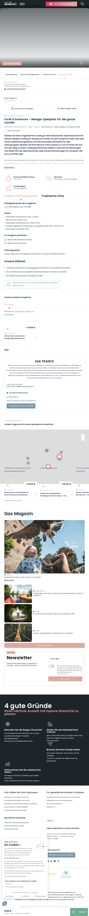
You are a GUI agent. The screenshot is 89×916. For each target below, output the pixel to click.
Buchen (82, 912)
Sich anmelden (65, 679)
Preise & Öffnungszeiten (29, 74)
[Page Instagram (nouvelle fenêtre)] (51, 861)
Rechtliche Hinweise (15, 818)
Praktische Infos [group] (53, 196)
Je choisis (25, 896)
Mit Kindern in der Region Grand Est (16, 797)
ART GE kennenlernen (54, 804)
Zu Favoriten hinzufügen (24, 108)
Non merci (10, 896)
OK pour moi (40, 896)
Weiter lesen (9, 168)
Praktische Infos (49, 74)
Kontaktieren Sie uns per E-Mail (21, 406)
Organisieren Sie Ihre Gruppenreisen (60, 800)
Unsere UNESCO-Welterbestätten (16, 807)
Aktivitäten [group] (9, 304)
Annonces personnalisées (14, 887)
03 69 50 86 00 (12, 397)
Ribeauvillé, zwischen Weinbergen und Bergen (20, 804)
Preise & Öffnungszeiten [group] (21, 196)
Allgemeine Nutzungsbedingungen (16, 822)
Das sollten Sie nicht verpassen (21, 792)
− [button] (83, 439)
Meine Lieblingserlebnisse (64, 4)
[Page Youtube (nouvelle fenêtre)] (55, 861)
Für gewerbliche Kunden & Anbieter (65, 792)
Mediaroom (51, 807)
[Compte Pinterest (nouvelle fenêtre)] (58, 861)
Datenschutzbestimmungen (14, 826)
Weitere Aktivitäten (14, 131)
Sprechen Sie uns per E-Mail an (61, 855)
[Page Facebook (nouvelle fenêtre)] (48, 861)
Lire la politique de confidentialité (15, 876)
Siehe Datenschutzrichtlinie (65, 673)
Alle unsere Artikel (44, 645)
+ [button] (83, 435)
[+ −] (44, 456)
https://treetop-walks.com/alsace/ (21, 401)
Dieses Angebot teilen (68, 108)
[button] (4, 903)
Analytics (9, 884)
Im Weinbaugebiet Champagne (15, 810)
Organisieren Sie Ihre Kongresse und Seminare (63, 797)
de (21, 4)
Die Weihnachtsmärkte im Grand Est (17, 800)
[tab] (13, 500)
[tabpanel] (44, 229)
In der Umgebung (65, 74)
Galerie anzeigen (13, 63)
